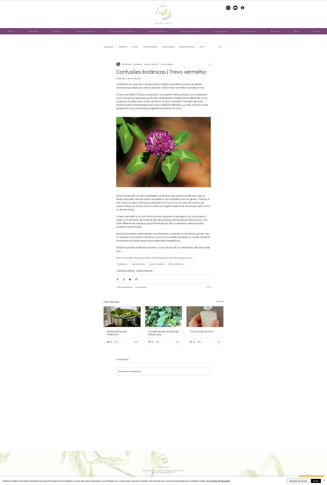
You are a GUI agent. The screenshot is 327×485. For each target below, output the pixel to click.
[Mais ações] (209, 64)
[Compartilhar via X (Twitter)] (123, 279)
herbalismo (122, 264)
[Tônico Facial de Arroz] (204, 316)
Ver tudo (220, 301)
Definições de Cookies (298, 481)
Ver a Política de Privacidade (218, 481)
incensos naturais (150, 47)
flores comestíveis (156, 264)
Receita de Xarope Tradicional (116, 333)
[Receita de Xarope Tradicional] (122, 316)
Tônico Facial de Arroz (202, 331)
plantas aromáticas (187, 47)
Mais (201, 47)
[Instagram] (228, 8)
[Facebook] (242, 8)
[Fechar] (323, 481)
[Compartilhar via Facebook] (117, 279)
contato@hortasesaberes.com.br (174, 471)
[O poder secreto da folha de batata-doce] (163, 316)
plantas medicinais (145, 270)
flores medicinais (176, 264)
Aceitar (316, 481)
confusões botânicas (126, 270)
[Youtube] (235, 8)
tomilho (135, 47)
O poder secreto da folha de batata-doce (163, 333)
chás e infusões (138, 264)
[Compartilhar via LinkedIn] (130, 279)
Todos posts (108, 47)
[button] (220, 47)
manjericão (122, 47)
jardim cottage (168, 47)
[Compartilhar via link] (136, 279)
